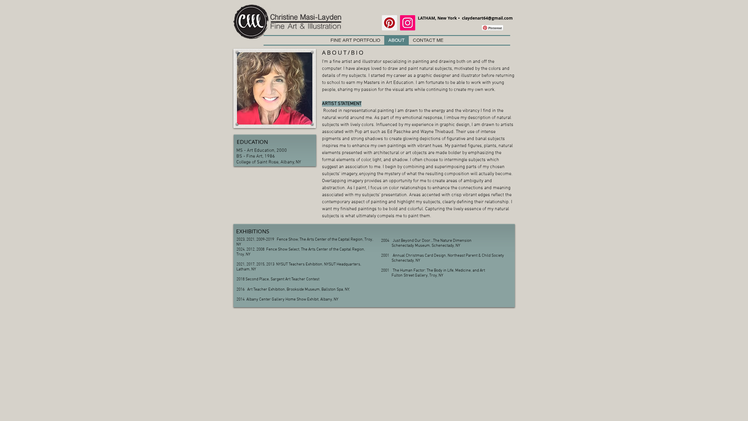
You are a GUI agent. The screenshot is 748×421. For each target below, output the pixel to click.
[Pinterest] (389, 22)
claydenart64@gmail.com (487, 18)
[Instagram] (407, 22)
